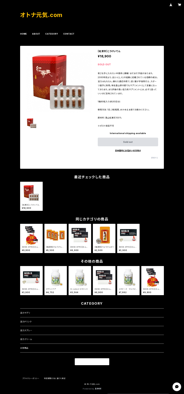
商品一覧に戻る (92, 361)
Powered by (89, 389)
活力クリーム (26, 339)
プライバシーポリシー (30, 378)
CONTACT (69, 34)
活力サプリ (25, 313)
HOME (23, 34)
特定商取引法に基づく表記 (55, 378)
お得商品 (24, 348)
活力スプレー (26, 330)
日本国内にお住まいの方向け (128, 150)
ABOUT (36, 34)
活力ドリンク (26, 321)
